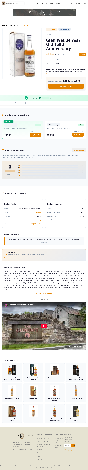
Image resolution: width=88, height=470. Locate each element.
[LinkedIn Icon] (71, 451)
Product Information (32, 103)
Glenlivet (38, 212)
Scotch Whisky (14, 25)
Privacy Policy (47, 445)
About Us (46, 438)
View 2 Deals (67, 86)
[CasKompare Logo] (24, 441)
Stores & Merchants (39, 445)
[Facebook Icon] (65, 451)
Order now (7, 258)
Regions (45, 3)
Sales (39, 3)
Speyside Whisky (26, 25)
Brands (58, 3)
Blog (72, 3)
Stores (52, 3)
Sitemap (46, 448)
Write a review (80, 150)
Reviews (66, 3)
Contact (46, 441)
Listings (8, 103)
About (83, 3)
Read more (49, 74)
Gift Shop (39, 459)
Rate (83, 54)
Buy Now (34, 135)
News (78, 3)
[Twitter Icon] (68, 451)
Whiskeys (5, 25)
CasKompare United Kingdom (59, 440)
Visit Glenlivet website (43, 293)
